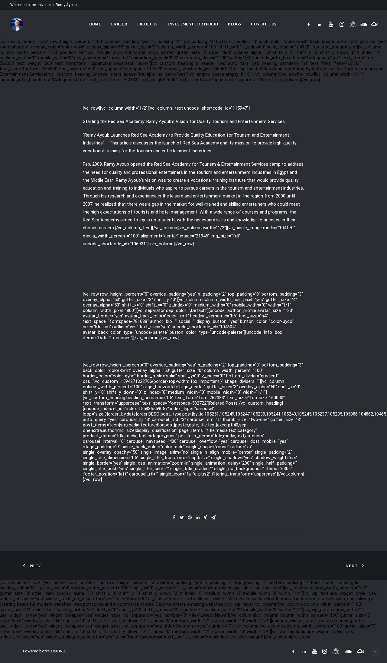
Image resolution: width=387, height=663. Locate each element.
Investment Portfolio (192, 24)
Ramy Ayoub (158, 121)
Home (95, 24)
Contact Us (264, 24)
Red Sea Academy (126, 121)
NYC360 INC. (55, 651)
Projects (147, 24)
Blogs (234, 24)
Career (119, 24)
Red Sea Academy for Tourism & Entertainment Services (211, 164)
